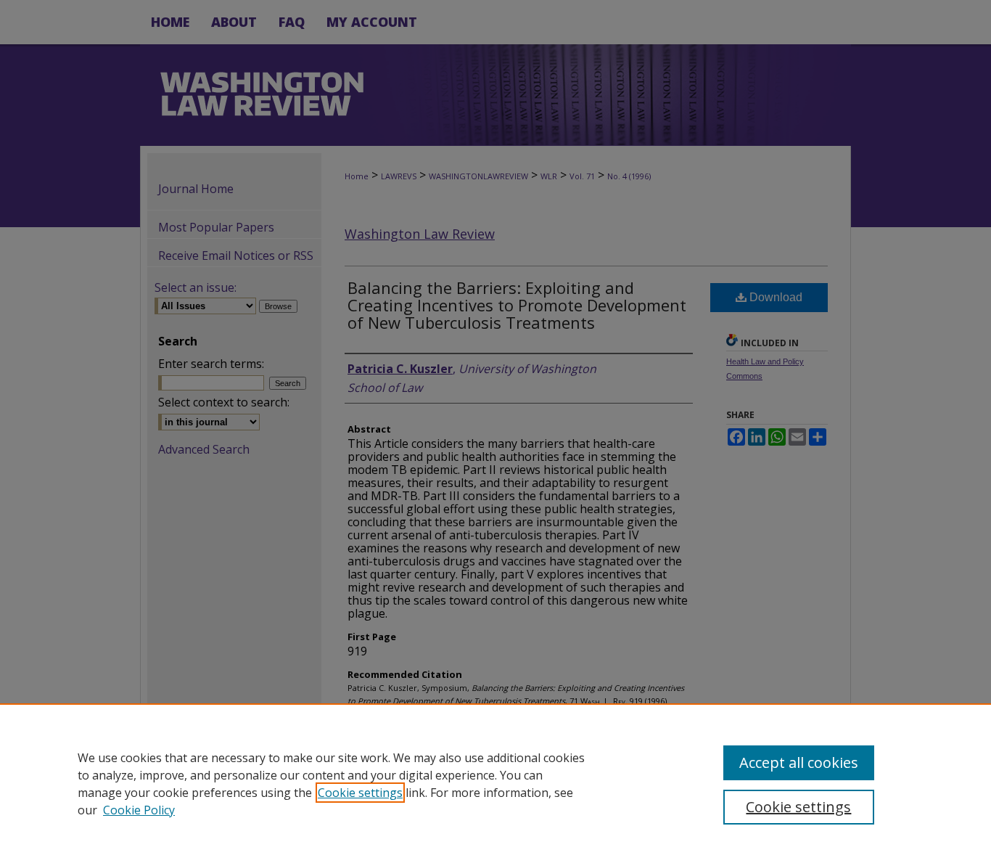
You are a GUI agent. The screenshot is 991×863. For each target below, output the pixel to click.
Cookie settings (360, 793)
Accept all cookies (798, 762)
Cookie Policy (139, 810)
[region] (495, 783)
